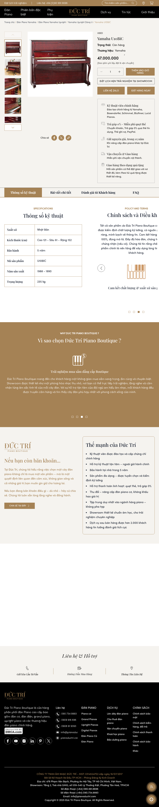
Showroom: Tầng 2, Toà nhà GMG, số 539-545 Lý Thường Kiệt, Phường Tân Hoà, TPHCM (79, 785)
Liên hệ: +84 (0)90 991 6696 (52, 3)
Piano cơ (86, 713)
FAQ (136, 192)
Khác (135, 751)
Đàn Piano (87, 741)
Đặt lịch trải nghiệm (15, 3)
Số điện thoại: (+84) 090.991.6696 (79, 789)
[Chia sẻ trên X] (61, 138)
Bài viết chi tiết (60, 192)
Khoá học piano (116, 734)
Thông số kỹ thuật (23, 192)
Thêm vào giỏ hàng (140, 71)
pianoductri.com (69, 737)
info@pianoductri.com (69, 732)
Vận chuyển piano (117, 728)
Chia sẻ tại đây (17, 505)
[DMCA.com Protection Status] (28, 731)
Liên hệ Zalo (111, 90)
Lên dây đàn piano (117, 713)
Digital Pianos (89, 730)
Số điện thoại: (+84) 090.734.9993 (79, 792)
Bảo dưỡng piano (117, 739)
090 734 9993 (69, 713)
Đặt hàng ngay (141, 90)
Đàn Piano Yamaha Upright (52, 22)
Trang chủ (9, 22)
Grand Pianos (89, 719)
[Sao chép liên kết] (68, 138)
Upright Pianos (89, 724)
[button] (101, 268)
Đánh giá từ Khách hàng (98, 192)
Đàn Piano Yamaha (26, 22)
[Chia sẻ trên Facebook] (54, 138)
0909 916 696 (68, 719)
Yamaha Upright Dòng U (80, 22)
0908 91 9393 (68, 726)
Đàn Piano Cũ (89, 736)
